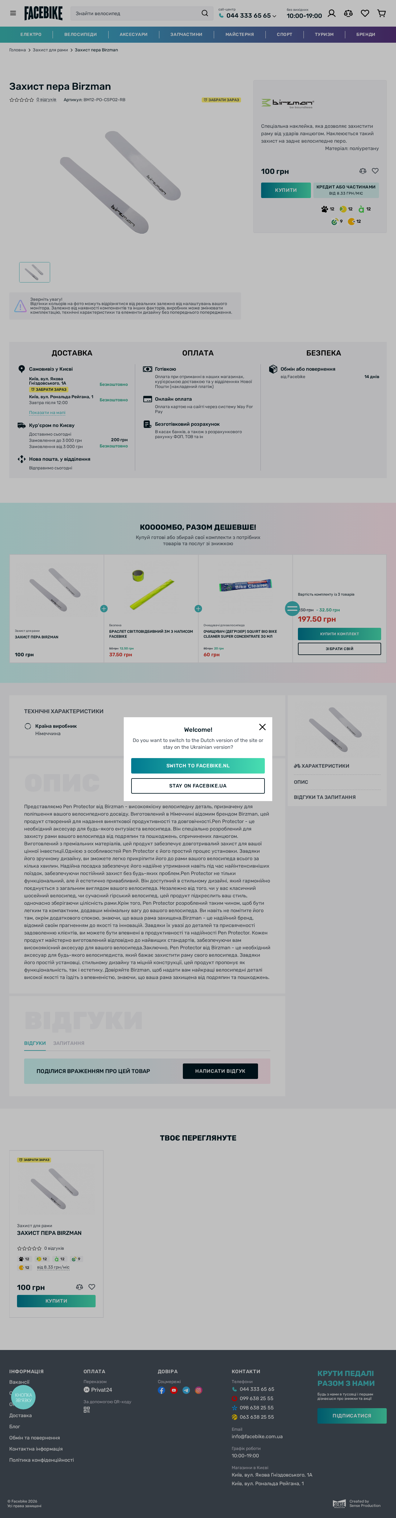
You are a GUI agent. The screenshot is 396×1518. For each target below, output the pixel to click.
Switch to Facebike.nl (198, 766)
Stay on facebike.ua (197, 786)
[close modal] (262, 727)
